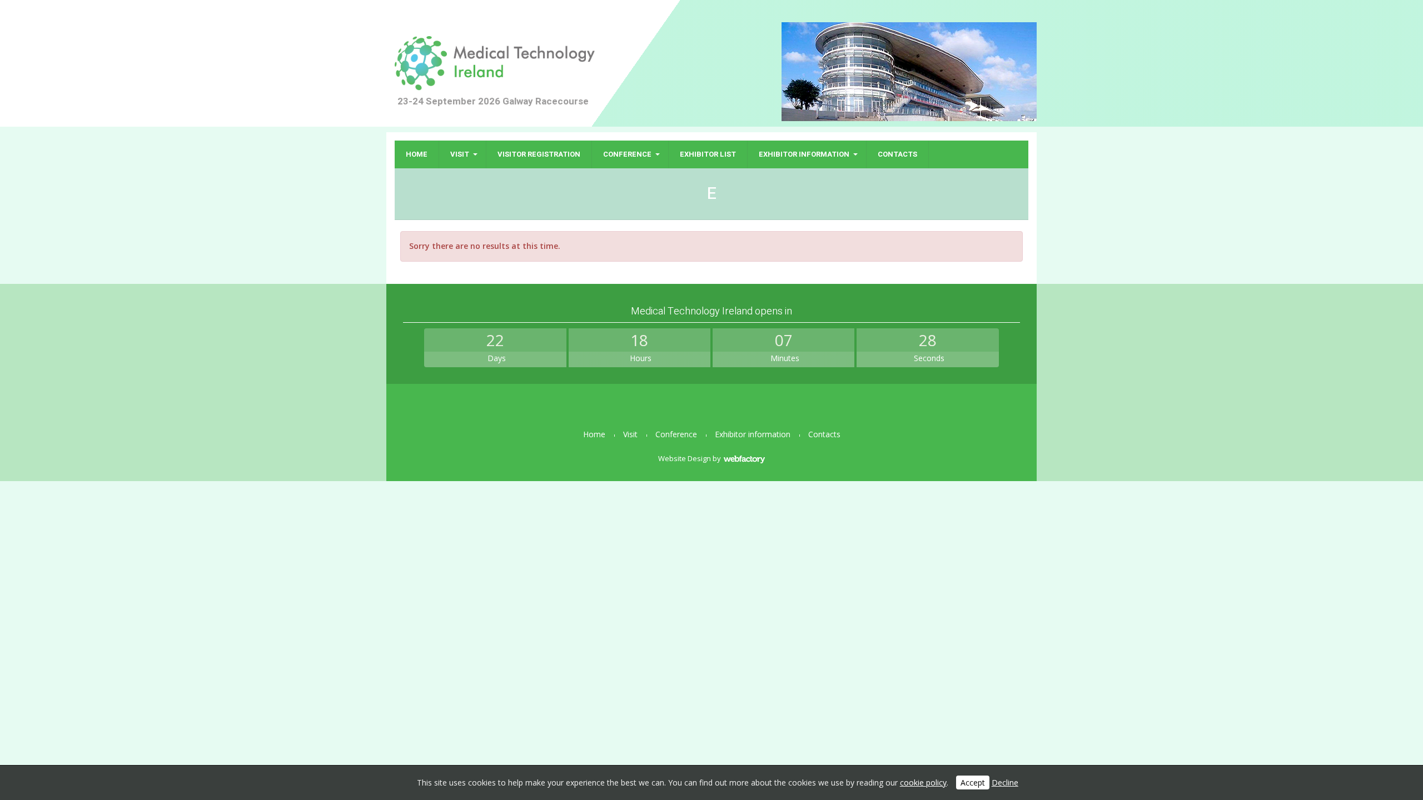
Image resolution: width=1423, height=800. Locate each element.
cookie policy (923, 782)
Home (416, 154)
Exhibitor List (708, 154)
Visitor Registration (538, 154)
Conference (627, 154)
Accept (973, 782)
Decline (1005, 782)
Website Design (684, 458)
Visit (459, 154)
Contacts (897, 154)
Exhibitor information (804, 154)
